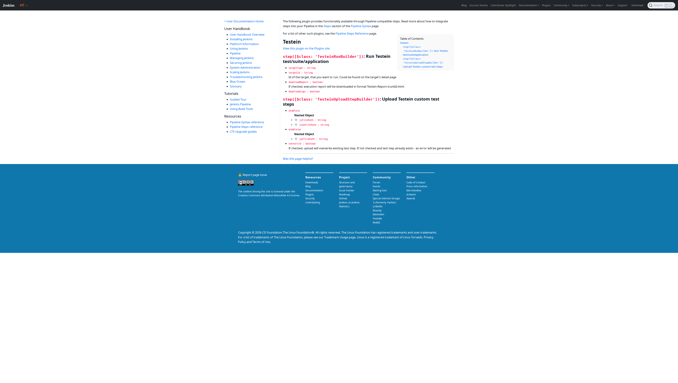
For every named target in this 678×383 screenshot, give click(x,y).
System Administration (245, 68)
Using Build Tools (241, 109)
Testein (404, 43)
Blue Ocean (237, 82)
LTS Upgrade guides (243, 132)
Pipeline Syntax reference (247, 122)
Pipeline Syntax (361, 26)
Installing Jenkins (241, 39)
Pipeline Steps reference (246, 127)
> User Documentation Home (244, 21)
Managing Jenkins (242, 58)
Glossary (236, 86)
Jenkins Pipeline (240, 104)
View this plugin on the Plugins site (306, 48)
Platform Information (244, 44)
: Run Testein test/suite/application (425, 51)
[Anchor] (304, 41)
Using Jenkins (239, 49)
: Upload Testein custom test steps (423, 62)
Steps (327, 26)
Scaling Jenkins (240, 72)
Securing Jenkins (241, 63)
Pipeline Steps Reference (352, 33)
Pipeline (235, 53)
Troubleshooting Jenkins (246, 77)
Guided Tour (238, 99)
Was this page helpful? (298, 159)
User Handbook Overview (247, 35)
